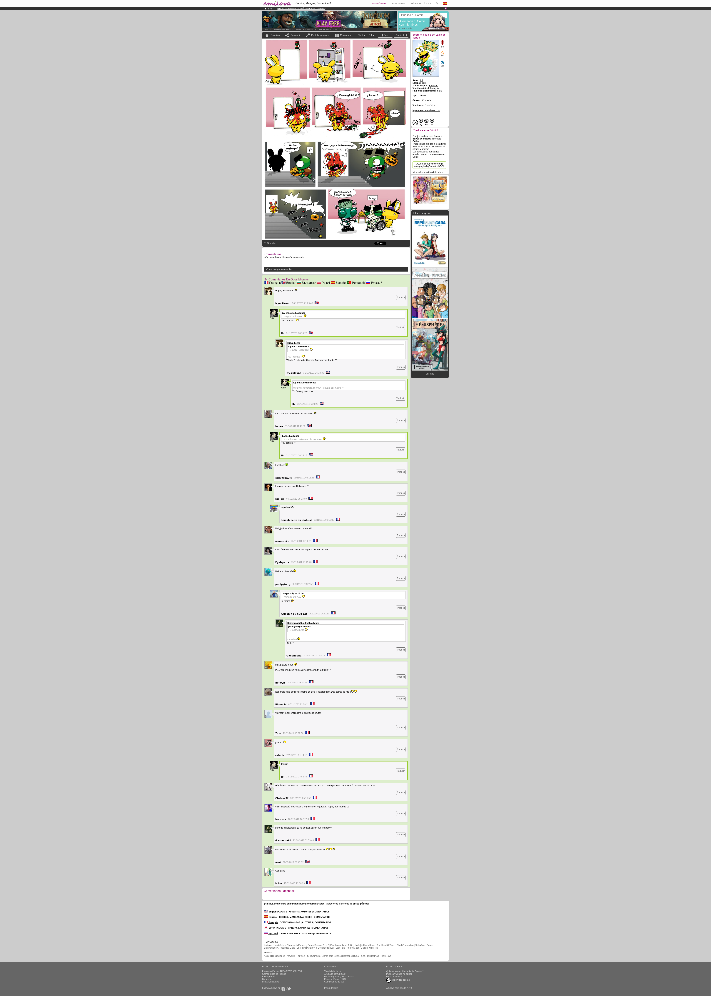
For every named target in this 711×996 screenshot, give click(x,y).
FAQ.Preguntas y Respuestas (339, 976)
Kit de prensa (269, 976)
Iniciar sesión (398, 3)
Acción (267, 956)
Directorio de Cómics (282, 30)
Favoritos (275, 35)
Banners (266, 979)
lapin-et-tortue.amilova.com (426, 110)
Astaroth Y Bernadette (318, 948)
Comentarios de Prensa (274, 974)
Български (308, 282)
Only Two (301, 948)
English (291, 282)
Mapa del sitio (331, 988)
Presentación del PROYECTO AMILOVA (282, 971)
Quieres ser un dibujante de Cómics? (405, 971)
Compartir (296, 35)
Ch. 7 (337, 30)
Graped (430, 945)
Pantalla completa (320, 35)
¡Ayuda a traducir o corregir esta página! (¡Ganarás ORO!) (429, 165)
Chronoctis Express (296, 945)
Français (274, 282)
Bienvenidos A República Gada (279, 948)
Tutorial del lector (333, 971)
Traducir (401, 297)
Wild (371, 948)
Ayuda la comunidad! (335, 974)
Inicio (266, 30)
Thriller (370, 956)
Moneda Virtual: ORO (335, 979)
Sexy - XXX (359, 956)
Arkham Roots (368, 945)
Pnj (376, 948)
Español (340, 282)
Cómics (298, 30)
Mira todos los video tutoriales (428, 172)
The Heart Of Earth (386, 945)
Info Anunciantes (270, 981)
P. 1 (346, 30)
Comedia (309, 30)
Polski (325, 282)
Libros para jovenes (332, 956)
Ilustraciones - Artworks (283, 956)
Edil (332, 948)
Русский (376, 282)
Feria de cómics (394, 976)
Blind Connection (405, 945)
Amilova (268, 945)
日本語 (271, 928)
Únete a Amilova (379, 3)
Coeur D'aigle (361, 948)
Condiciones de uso (334, 981)
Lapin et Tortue (324, 30)
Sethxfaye (420, 945)
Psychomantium (338, 945)
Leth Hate (340, 948)
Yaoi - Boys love (383, 956)
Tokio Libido (354, 945)
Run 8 (350, 948)
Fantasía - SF (303, 956)
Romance (348, 956)
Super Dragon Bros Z (318, 945)
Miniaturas (345, 35)
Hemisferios (279, 945)
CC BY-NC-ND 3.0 (400, 980)
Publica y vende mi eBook (399, 974)
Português (358, 282)
